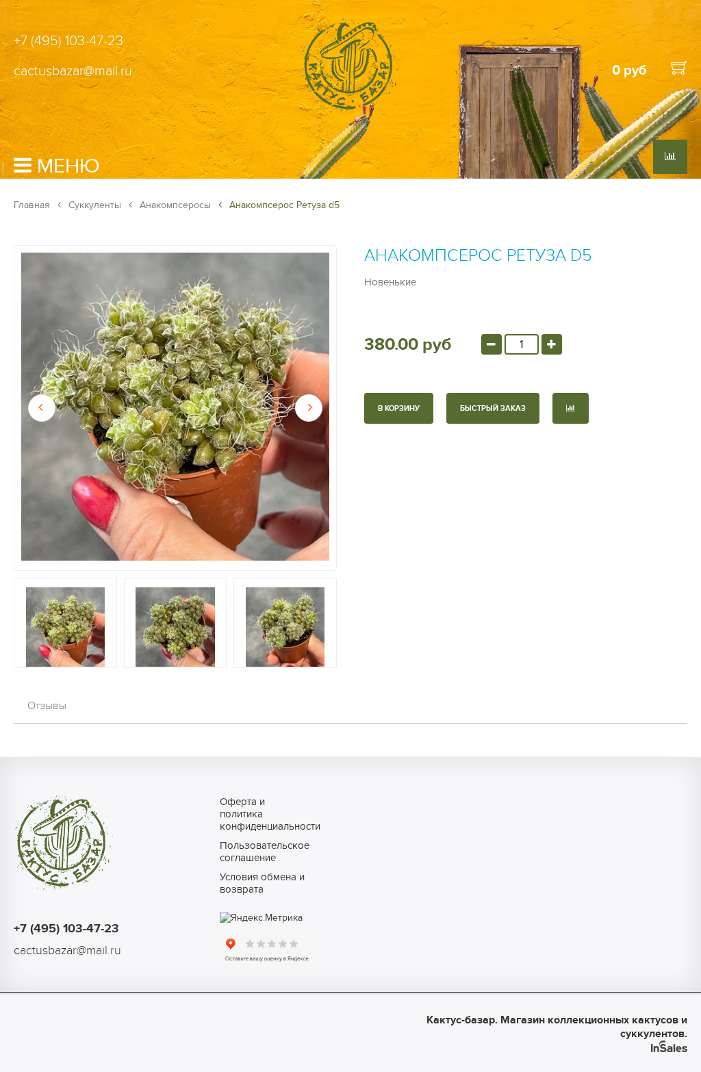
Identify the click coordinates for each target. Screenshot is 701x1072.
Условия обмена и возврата (262, 883)
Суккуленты (93, 205)
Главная (32, 205)
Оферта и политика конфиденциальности (264, 813)
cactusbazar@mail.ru (73, 71)
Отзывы (46, 706)
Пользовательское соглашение (264, 851)
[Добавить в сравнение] (570, 408)
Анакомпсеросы (174, 205)
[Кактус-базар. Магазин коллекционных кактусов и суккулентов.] (350, 111)
